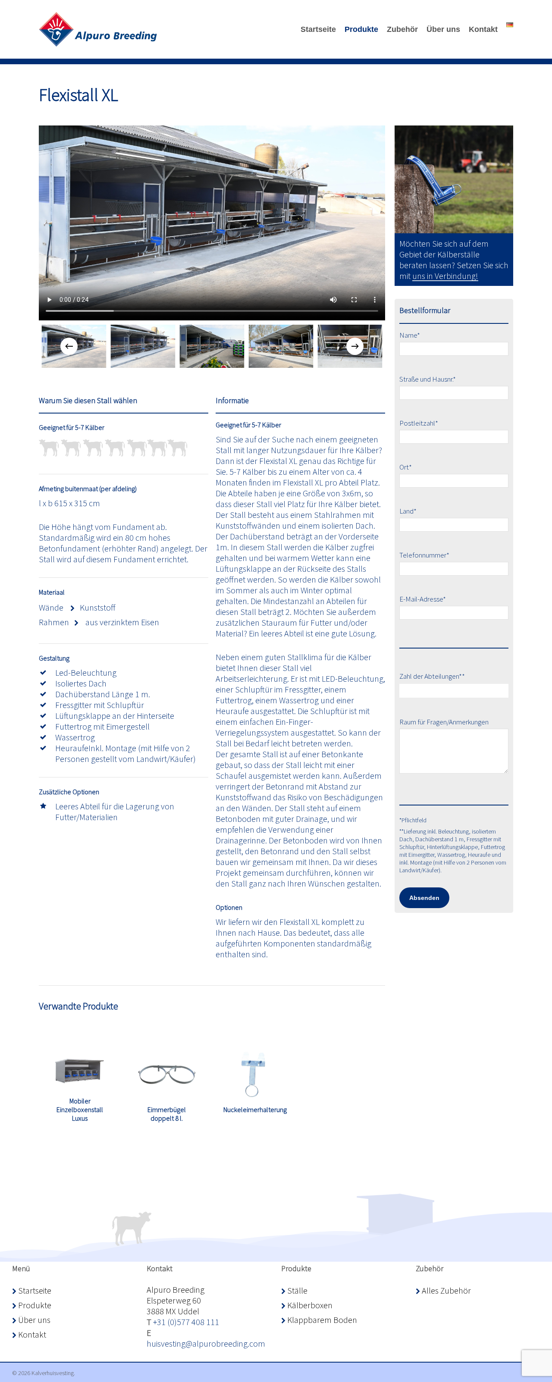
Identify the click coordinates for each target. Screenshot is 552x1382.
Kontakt (31, 1334)
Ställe (296, 1290)
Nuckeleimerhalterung (255, 1109)
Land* (408, 511)
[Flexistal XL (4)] (142, 346)
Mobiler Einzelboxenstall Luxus (79, 1109)
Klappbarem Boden (321, 1319)
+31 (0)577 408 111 (186, 1321)
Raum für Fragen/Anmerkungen (444, 722)
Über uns (33, 1319)
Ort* (405, 467)
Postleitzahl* (418, 423)
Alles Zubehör (445, 1290)
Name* (409, 335)
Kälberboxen (308, 1305)
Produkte (33, 1305)
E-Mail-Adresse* (422, 599)
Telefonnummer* (424, 555)
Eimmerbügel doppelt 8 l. (166, 1113)
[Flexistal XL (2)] (280, 346)
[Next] (355, 346)
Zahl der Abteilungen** (432, 676)
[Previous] (69, 346)
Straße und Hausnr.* (427, 379)
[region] (212, 346)
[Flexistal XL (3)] (211, 346)
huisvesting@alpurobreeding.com (206, 1343)
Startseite (33, 1290)
